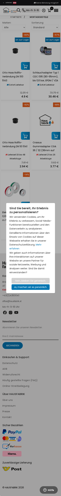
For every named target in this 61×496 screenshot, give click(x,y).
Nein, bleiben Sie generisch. (30, 280)
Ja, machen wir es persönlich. (30, 287)
